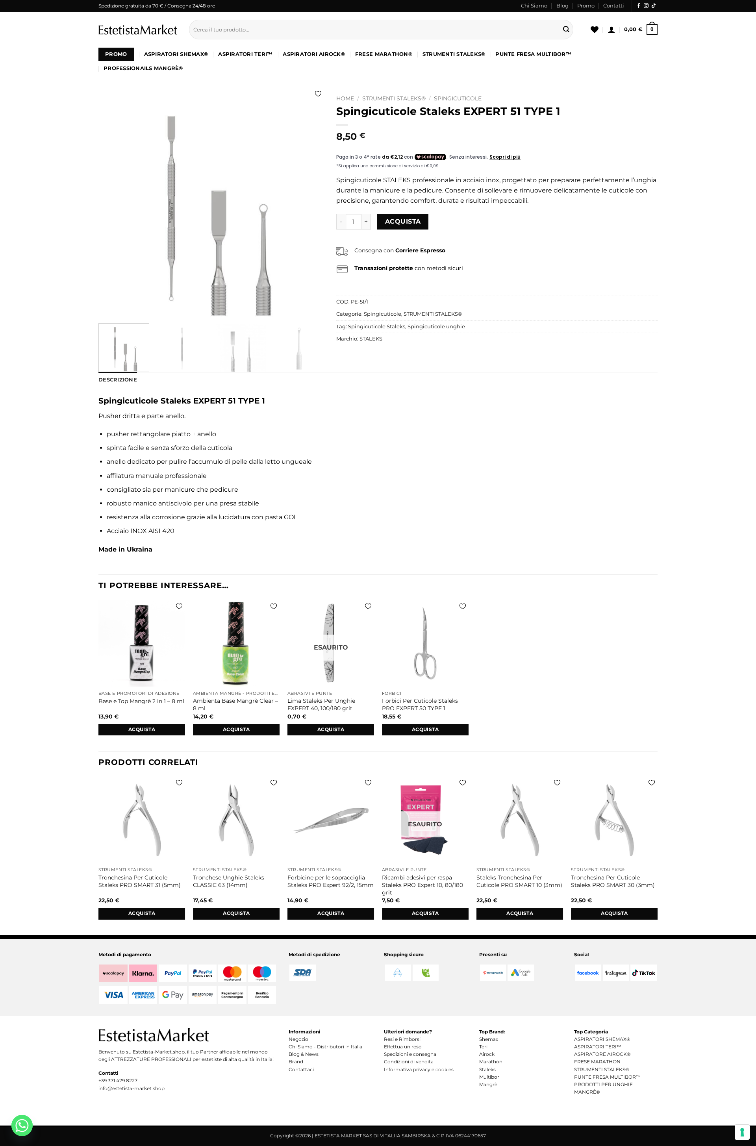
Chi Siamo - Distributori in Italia (325, 1047)
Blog (562, 6)
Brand (296, 1062)
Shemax (488, 1039)
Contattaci (301, 1069)
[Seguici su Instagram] (646, 6)
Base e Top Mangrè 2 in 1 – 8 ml (141, 701)
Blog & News (304, 1054)
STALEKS (370, 339)
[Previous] (113, 204)
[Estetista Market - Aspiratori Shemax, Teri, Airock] (137, 29)
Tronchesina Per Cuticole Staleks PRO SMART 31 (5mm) (139, 881)
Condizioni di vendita (409, 1062)
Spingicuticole (458, 98)
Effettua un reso (403, 1047)
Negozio (298, 1039)
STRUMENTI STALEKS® (453, 54)
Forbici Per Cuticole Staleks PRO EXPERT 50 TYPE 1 (420, 704)
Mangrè (488, 1084)
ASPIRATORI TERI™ (245, 54)
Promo (586, 6)
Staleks (487, 1069)
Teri (483, 1047)
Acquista (403, 221)
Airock (487, 1054)
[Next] (310, 204)
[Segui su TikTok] (653, 6)
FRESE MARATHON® (383, 54)
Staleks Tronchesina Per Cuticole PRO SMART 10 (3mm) (519, 881)
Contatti (613, 6)
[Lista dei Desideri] (594, 29)
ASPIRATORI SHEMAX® (176, 54)
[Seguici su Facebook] (638, 6)
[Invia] (566, 29)
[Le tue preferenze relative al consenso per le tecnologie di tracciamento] (742, 1132)
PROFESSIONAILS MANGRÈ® (143, 68)
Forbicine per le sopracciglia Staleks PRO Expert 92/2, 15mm (330, 881)
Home (345, 98)
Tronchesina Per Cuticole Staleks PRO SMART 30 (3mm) (613, 881)
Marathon (490, 1062)
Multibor (489, 1077)
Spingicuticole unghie (436, 327)
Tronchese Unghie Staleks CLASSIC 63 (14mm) (228, 881)
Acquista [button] (141, 729)
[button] (611, 29)
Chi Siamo (534, 6)
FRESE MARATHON (597, 1062)
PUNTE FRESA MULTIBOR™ (533, 54)
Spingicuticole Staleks (376, 327)
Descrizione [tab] (117, 380)
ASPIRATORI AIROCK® (314, 54)
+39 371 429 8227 (117, 1080)
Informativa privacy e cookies (419, 1069)
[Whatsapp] (22, 1125)
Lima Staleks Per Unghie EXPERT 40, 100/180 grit (321, 704)
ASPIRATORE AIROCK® (602, 1054)
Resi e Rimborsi (402, 1039)
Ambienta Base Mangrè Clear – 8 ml (235, 704)
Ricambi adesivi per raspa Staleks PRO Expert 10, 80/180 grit (422, 885)
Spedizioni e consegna (410, 1054)
